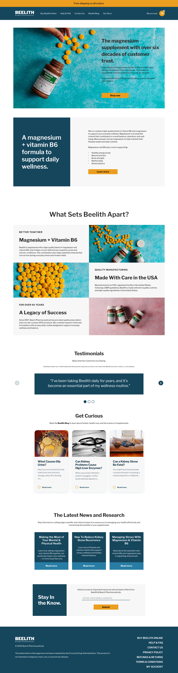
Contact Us (80, 13)
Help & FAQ (65, 13)
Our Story (107, 13)
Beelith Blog (93, 13)
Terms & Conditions (149, 661)
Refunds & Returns (150, 657)
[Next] (161, 383)
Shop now (115, 95)
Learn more (103, 171)
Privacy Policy (153, 652)
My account (152, 13)
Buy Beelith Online (48, 13)
